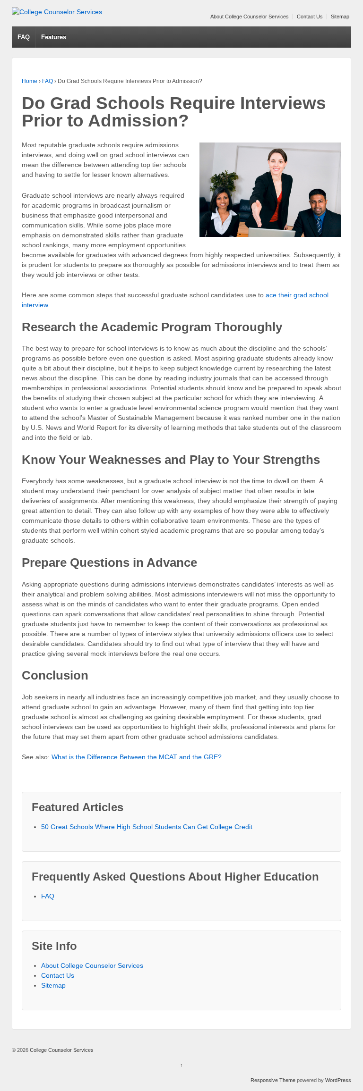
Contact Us (310, 16)
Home (29, 81)
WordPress (338, 1080)
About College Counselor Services (249, 16)
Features (53, 37)
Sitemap (340, 16)
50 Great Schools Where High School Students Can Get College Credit (146, 827)
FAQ (23, 37)
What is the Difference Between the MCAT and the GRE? (137, 757)
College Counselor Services (61, 1050)
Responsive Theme (273, 1080)
